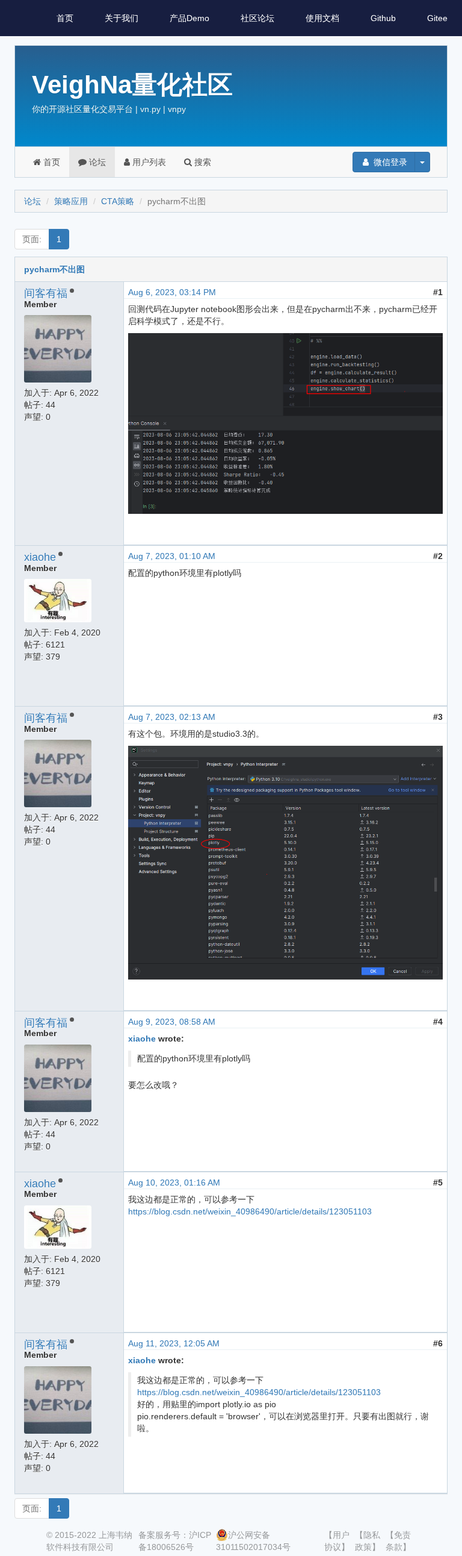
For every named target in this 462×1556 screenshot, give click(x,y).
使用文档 (322, 18)
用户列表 (148, 162)
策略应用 (71, 201)
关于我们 (121, 18)
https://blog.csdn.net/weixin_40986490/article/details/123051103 (250, 1211)
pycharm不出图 (54, 269)
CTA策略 (117, 201)
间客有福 (45, 293)
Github (383, 18)
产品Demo (189, 18)
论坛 (96, 162)
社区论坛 (257, 18)
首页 (65, 18)
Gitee (437, 18)
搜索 (201, 162)
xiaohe (40, 557)
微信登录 (389, 162)
